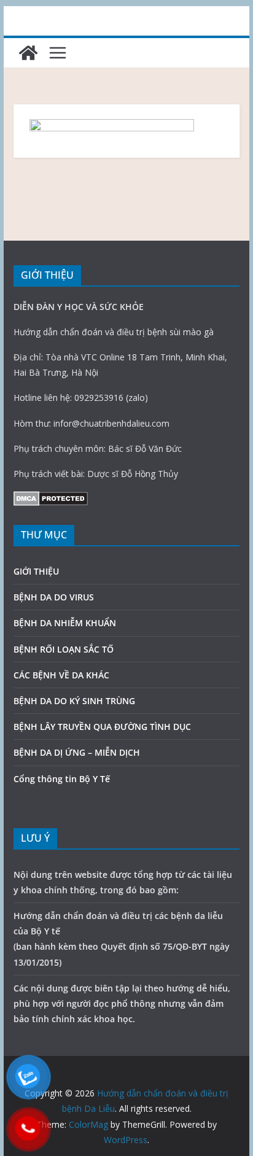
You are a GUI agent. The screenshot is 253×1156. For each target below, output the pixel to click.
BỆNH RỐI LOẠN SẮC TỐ (64, 649)
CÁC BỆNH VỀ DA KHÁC (61, 675)
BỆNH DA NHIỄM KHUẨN (65, 623)
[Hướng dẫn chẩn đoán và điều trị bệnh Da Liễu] (28, 53)
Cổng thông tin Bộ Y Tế (62, 779)
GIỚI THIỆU (36, 571)
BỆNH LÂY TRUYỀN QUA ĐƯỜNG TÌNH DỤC (102, 726)
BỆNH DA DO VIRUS (54, 597)
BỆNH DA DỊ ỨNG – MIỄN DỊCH (77, 752)
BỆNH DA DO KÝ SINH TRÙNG (74, 701)
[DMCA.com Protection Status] (51, 499)
